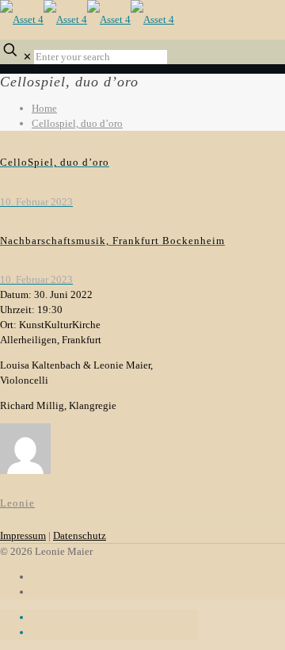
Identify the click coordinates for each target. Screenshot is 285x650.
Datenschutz (79, 535)
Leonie (17, 503)
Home (44, 108)
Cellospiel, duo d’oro (77, 123)
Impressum (23, 535)
